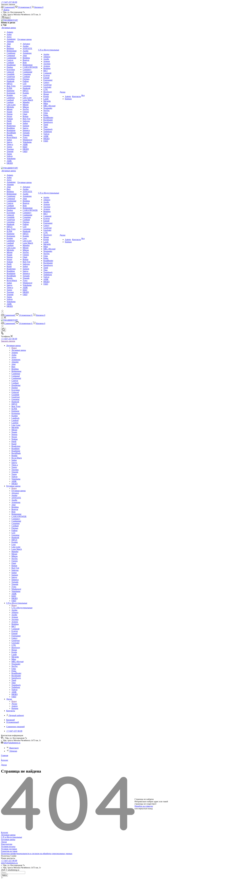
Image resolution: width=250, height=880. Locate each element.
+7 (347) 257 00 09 (9, 2)
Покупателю (6, 844)
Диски (14, 704)
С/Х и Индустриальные (21, 608)
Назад (14, 348)
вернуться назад (145, 808)
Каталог (4, 832)
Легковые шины (18, 350)
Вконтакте (14, 748)
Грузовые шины (18, 491)
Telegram (13, 751)
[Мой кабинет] (2, 312)
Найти (4, 875)
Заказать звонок (8, 341)
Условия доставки (9, 849)
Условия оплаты (8, 846)
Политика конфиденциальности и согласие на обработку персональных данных (36, 853)
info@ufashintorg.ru (12, 743)
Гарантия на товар (9, 851)
